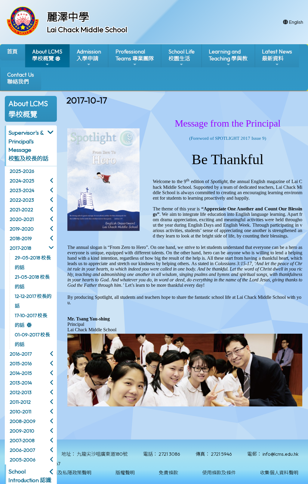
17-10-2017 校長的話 (31, 320)
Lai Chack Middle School (87, 29)
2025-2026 (22, 171)
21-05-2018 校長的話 (32, 281)
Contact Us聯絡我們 (20, 78)
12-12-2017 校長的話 (33, 301)
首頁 (12, 51)
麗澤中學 (68, 16)
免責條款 (168, 473)
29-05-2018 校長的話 (33, 262)
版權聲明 (125, 473)
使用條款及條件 (219, 473)
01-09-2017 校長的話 (32, 339)
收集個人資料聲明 (279, 473)
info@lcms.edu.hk (280, 454)
